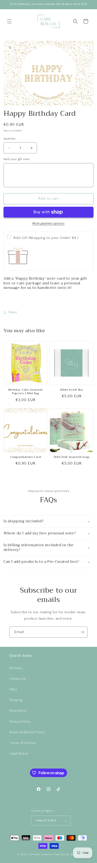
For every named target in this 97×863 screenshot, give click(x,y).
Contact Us (17, 679)
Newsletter (18, 711)
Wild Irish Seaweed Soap (71, 457)
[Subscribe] (82, 632)
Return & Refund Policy (26, 732)
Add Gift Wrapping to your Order (45, 238)
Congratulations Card (25, 457)
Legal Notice (18, 754)
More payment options (48, 223)
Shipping (16, 700)
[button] (9, 21)
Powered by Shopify (67, 854)
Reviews (16, 668)
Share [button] (12, 312)
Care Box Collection (41, 854)
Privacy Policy (19, 722)
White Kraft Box (71, 390)
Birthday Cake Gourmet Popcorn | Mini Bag (25, 391)
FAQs (13, 689)
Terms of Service (22, 743)
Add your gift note (16, 159)
